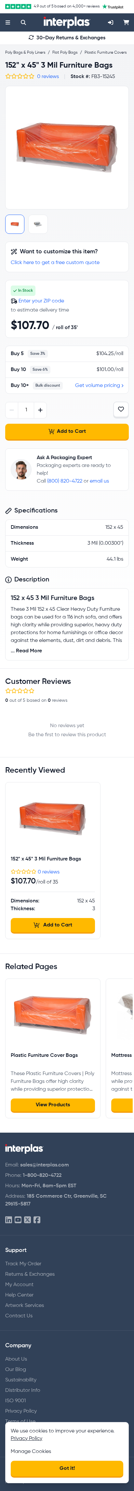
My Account (19, 1284)
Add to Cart (71, 431)
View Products (53, 1105)
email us (99, 481)
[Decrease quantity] (12, 410)
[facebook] (37, 1220)
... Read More (26, 651)
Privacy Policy (21, 1411)
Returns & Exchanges (30, 1274)
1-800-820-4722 (42, 1175)
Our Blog (15, 1369)
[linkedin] (8, 1220)
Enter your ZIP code (41, 301)
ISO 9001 (15, 1401)
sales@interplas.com (44, 1165)
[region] (67, 147)
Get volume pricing (97, 385)
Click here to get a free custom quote (55, 262)
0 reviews (48, 76)
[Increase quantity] (40, 410)
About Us (16, 1359)
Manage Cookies (31, 1451)
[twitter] (27, 1220)
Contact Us (19, 1316)
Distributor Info (22, 1390)
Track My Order (23, 1264)
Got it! (67, 1468)
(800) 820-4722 (64, 481)
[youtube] (18, 1220)
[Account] (110, 22)
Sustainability (20, 1380)
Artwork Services (24, 1305)
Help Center (19, 1295)
